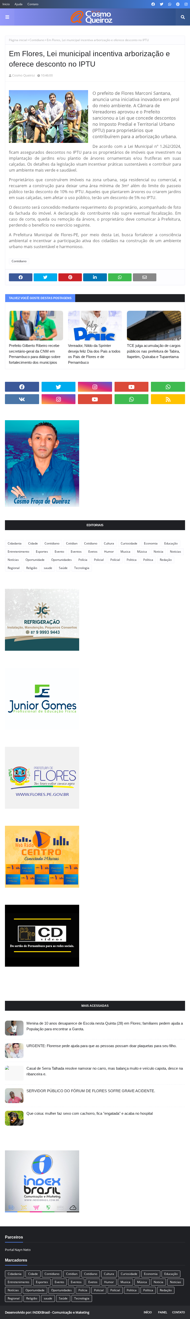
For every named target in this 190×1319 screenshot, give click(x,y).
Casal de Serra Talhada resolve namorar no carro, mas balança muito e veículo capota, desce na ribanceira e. (104, 1071)
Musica (125, 551)
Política (148, 560)
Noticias (175, 551)
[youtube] (132, 387)
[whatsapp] (169, 4)
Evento (59, 551)
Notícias (13, 560)
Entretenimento (18, 551)
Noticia (158, 551)
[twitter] (162, 4)
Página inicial (18, 40)
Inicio (6, 4)
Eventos (76, 551)
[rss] (168, 399)
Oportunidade (35, 560)
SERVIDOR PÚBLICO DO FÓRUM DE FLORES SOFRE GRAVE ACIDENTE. (90, 1091)
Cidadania (15, 543)
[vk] (22, 399)
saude (48, 568)
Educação (171, 543)
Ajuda (19, 4)
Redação (166, 560)
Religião (31, 568)
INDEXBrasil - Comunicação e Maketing (60, 1312)
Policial (99, 560)
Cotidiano (90, 543)
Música (142, 551)
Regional (14, 568)
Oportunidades (61, 560)
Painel (162, 1312)
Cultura (109, 543)
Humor (109, 551)
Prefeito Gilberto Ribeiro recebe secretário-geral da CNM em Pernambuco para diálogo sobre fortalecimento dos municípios (34, 353)
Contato (32, 4)
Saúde (63, 568)
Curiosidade (129, 543)
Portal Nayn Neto (18, 1249)
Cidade (33, 543)
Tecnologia (81, 568)
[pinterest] (178, 4)
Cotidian (71, 543)
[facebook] (153, 4)
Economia (151, 543)
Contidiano (36, 40)
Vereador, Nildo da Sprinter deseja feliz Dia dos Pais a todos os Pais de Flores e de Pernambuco (94, 353)
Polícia (82, 560)
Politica (132, 560)
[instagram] (185, 4)
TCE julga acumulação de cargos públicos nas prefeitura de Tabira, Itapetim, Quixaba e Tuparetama (154, 351)
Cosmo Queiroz (23, 75)
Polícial (115, 560)
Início (148, 1312)
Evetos (92, 551)
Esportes (42, 551)
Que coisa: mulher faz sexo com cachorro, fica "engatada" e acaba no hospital (89, 1113)
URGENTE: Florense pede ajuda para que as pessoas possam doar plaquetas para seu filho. (101, 1046)
